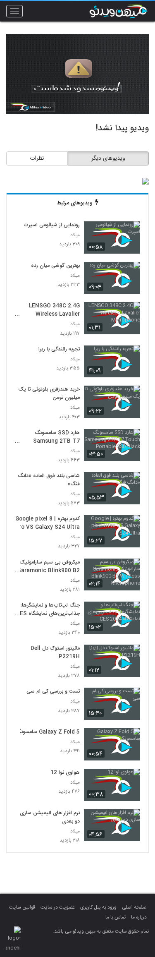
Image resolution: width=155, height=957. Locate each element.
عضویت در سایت (58, 907)
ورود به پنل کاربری (98, 907)
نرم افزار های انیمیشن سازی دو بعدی (50, 817)
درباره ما (139, 917)
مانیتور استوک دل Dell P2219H (55, 653)
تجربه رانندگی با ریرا (59, 349)
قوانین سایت (22, 907)
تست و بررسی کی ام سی (53, 692)
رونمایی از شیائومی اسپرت (52, 225)
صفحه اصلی (134, 907)
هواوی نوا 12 (65, 773)
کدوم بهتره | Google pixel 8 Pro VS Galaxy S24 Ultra (47, 523)
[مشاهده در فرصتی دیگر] (130, 232)
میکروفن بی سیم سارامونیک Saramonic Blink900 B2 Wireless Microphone (48, 567)
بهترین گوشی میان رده (55, 266)
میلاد (75, 235)
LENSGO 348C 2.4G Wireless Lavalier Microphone (54, 310)
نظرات (37, 158)
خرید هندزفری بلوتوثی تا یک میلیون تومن (49, 394)
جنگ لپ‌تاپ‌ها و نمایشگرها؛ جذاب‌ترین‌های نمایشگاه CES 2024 (48, 610)
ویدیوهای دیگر (108, 158)
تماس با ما (115, 917)
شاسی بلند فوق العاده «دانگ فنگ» (49, 480)
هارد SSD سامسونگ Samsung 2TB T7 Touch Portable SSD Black (52, 437)
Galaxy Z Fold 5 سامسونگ (48, 732)
